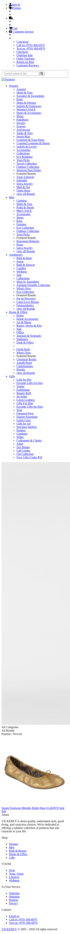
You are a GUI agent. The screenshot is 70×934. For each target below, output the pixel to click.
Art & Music (23, 322)
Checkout (22, 51)
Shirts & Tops (24, 92)
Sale (18, 275)
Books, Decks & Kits (29, 325)
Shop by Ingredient (27, 281)
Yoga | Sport (16, 873)
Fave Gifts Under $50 (29, 457)
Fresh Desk (23, 349)
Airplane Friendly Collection (33, 285)
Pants (19, 99)
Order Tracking (25, 58)
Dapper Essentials (27, 416)
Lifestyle (14, 877)
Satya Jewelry (24, 183)
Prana (19, 244)
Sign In (16, 4)
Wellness (21, 271)
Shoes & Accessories (28, 112)
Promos (16, 8)
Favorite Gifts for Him (29, 406)
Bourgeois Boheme (27, 241)
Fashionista (23, 389)
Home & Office (18, 312)
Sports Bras (23, 136)
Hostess (21, 430)
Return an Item (25, 62)
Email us (14, 916)
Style (12, 870)
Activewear (23, 129)
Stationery (22, 339)
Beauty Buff (23, 393)
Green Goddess (25, 400)
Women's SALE (26, 109)
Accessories (23, 150)
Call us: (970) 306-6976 (30, 45)
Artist (19, 443)
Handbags (22, 119)
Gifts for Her (24, 379)
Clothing (21, 200)
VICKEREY (9, 929)
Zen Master (23, 447)
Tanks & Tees (24, 133)
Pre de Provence (26, 298)
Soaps (20, 261)
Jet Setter (21, 396)
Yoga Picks (23, 160)
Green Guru (23, 420)
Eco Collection (25, 227)
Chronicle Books (26, 359)
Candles (21, 268)
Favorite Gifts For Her (29, 383)
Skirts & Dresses (26, 102)
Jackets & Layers (26, 146)
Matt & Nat (23, 187)
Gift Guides (23, 450)
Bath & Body (24, 258)
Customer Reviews (27, 65)
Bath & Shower (25, 264)
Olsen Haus (23, 190)
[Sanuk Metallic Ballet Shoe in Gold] (34, 804)
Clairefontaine (24, 366)
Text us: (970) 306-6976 (30, 48)
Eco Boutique (24, 156)
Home (20, 315)
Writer (20, 437)
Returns (13, 900)
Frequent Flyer (25, 413)
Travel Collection (26, 163)
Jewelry (21, 123)
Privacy (13, 903)
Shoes (20, 116)
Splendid (21, 180)
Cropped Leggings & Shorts (33, 143)
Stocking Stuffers (26, 427)
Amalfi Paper (24, 362)
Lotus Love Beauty (27, 302)
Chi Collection (25, 454)
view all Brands (25, 194)
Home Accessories (27, 318)
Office (20, 332)
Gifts (12, 376)
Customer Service (23, 31)
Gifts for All (23, 423)
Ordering (14, 893)
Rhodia (20, 369)
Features (21, 224)
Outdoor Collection (27, 166)
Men (11, 197)
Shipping (14, 896)
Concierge (22, 41)
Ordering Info (24, 55)
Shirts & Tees (24, 204)
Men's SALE (24, 210)
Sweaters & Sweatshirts (30, 96)
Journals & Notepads (28, 335)
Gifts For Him (24, 403)
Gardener (21, 433)
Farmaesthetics (25, 305)
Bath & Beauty (18, 850)
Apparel (21, 89)
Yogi (19, 410)
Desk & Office (25, 342)
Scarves (21, 126)
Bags (19, 221)
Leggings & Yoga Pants (30, 139)
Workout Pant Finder (28, 170)
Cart (14, 28)
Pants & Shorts (25, 207)
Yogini (20, 386)
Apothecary (16, 254)
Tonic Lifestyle (25, 177)
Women (13, 85)
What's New (23, 288)
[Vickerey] (8, 79)
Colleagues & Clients (28, 440)
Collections (23, 153)
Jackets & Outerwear (28, 106)
